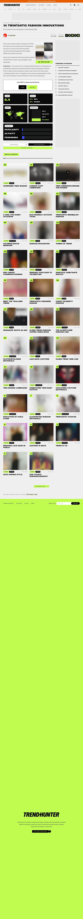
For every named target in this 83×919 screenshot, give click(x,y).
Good (54, 9)
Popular (10, 9)
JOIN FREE (32, 87)
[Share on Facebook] (72, 35)
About (55, 5)
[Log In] (74, 5)
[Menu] (78, 5)
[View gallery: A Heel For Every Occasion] (48, 55)
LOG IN (22, 87)
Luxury (59, 9)
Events (49, 5)
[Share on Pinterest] (78, 35)
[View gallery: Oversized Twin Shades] (40, 47)
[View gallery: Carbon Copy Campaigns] (48, 47)
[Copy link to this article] (66, 35)
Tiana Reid (12, 35)
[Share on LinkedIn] (69, 35)
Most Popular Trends (31, 494)
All (5, 9)
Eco (50, 9)
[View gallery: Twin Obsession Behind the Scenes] (40, 55)
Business (45, 9)
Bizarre (71, 9)
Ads (39, 9)
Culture (29, 9)
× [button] (81, 1)
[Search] (70, 5)
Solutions (41, 5)
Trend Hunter (6, 22)
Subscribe (75, 503)
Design (34, 9)
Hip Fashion (17, 22)
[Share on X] (75, 35)
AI (15, 9)
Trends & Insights (31, 5)
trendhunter (61, 36)
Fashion (65, 9)
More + (80, 9)
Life (23, 9)
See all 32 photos (11, 154)
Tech (19, 9)
